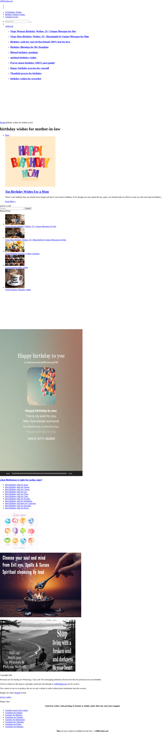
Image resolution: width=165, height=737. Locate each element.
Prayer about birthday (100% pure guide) (32, 62)
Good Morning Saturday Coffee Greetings (22, 254)
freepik (17, 693)
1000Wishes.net (60, 684)
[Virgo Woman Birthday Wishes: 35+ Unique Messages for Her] (14, 224)
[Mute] (75, 473)
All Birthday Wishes (13, 12)
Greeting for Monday (13, 715)
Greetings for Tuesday (14, 717)
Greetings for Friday (13, 724)
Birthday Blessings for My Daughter (29, 47)
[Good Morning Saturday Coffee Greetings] (14, 251)
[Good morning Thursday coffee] (14, 287)
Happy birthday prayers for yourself (29, 68)
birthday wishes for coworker (25, 78)
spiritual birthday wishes (23, 57)
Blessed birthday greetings (24, 52)
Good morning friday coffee (16, 267)
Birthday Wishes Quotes (15, 14)
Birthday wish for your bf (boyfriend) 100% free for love (40, 41)
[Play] (3, 473)
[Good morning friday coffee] (14, 265)
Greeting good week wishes (16, 710)
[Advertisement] (82, 102)
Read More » (10, 201)
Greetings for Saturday (14, 727)
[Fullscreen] (79, 473)
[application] (41, 402)
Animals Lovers (11, 17)
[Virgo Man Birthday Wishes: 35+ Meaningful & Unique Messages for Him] (14, 237)
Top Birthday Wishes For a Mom (27, 191)
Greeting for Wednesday (15, 720)
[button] (41, 402)
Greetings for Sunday (14, 713)
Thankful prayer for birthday (26, 73)
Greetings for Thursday (14, 722)
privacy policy (6, 697)
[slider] (39, 473)
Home (2, 122)
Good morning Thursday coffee (18, 290)
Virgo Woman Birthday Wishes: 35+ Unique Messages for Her (43, 31)
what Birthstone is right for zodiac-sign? (21, 480)
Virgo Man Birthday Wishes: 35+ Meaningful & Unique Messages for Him (49, 36)
